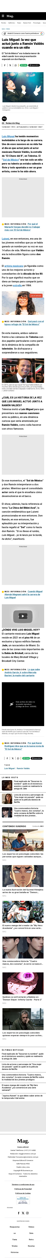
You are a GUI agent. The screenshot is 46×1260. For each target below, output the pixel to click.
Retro (31, 1240)
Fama (15, 1240)
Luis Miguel (9, 768)
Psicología (36, 23)
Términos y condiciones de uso (23, 1185)
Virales (15, 1246)
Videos (31, 1227)
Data (31, 1233)
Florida (3, 23)
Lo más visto (10, 777)
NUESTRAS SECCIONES (23, 1221)
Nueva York (27, 23)
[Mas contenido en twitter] (23, 1213)
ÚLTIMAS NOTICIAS (13, 1050)
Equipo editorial (23, 1147)
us (15, 1233)
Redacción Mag (13, 123)
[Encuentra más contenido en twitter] (10, 65)
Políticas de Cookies (23, 1193)
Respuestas (15, 1227)
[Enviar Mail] (3, 123)
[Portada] (23, 1145)
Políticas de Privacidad (23, 1189)
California (11, 23)
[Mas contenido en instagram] (27, 1213)
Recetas (31, 1246)
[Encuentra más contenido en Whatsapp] (15, 65)
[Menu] (4, 16)
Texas (19, 23)
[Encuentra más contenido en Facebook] (4, 65)
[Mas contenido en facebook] (18, 1213)
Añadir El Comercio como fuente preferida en (23, 33)
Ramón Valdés (23, 768)
